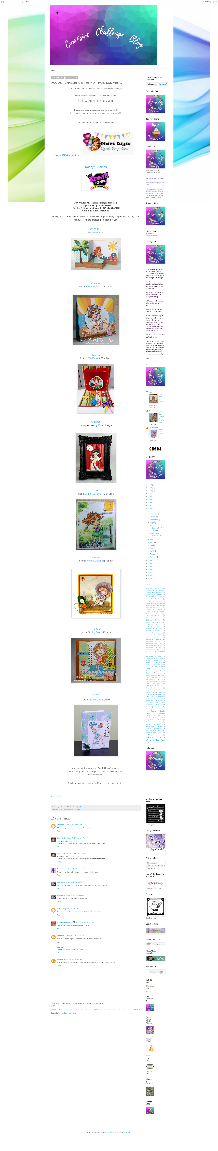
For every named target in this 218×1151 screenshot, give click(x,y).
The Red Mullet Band (64, 922)
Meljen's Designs (153, 685)
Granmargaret (62, 869)
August (152, 523)
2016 (150, 508)
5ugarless (113, 1132)
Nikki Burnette (150, 694)
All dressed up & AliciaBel (154, 594)
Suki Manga (150, 730)
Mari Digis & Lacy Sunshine (154, 679)
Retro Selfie (95, 699)
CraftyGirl (60, 936)
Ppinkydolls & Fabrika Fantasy (155, 702)
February (153, 554)
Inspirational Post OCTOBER (156, 652)
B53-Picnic (93, 358)
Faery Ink (158, 624)
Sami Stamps (158, 707)
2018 (150, 502)
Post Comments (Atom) (68, 1013)
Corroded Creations (153, 618)
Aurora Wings (150, 603)
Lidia (156, 677)
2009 (150, 578)
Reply (59, 831)
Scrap (159, 715)
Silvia (156, 717)
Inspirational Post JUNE (154, 643)
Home (53, 70)
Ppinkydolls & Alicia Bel (154, 700)
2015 (150, 561)
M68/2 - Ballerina (93, 494)
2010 (150, 575)
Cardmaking (158, 609)
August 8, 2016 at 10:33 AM (75, 882)
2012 (150, 569)
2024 (150, 485)
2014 (150, 564)
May (151, 545)
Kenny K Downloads (154, 662)
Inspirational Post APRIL (154, 635)
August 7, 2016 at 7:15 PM (74, 825)
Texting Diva (94, 632)
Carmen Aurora (150, 611)
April (152, 548)
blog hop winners (152, 607)
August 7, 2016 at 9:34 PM (76, 853)
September (154, 520)
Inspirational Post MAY (153, 647)
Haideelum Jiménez (156, 411)
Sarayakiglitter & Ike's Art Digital (155, 709)
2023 (150, 488)
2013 (150, 566)
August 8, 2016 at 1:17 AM (77, 869)
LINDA (96, 490)
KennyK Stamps (96, 167)
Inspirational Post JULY (154, 641)
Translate (154, 236)
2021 (150, 494)
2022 (150, 491)
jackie (160, 656)
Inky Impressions (152, 633)
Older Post (136, 1009)
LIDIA (96, 694)
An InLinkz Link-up (58, 797)
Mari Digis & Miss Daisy (152, 681)
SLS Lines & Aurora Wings (154, 722)
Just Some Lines (158, 658)
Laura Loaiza (61, 838)
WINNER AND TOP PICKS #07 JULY (156, 534)
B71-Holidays (93, 286)
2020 (150, 496)
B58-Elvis (91, 425)
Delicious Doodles (153, 620)
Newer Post (56, 1009)
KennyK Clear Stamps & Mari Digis (69, 809)
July (151, 539)
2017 (150, 505)
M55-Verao (94, 232)
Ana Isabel (149, 601)
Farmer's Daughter (94, 560)
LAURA (96, 355)
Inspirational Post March (154, 645)
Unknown (60, 825)
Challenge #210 (153, 613)
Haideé (96, 629)
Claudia (159, 615)
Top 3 (155, 732)
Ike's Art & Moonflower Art (154, 630)
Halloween (159, 628)
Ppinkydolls (151, 696)
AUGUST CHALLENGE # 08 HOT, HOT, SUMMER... (157, 528)
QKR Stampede (152, 705)
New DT (160, 692)
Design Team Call (152, 622)
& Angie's (149, 588)
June (152, 542)
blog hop (159, 605)
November (154, 514)
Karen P (60, 959)
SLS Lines (160, 720)
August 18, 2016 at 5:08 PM (85, 922)
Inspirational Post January (154, 639)
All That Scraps (157, 599)
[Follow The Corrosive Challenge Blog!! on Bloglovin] (157, 85)
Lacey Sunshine (151, 675)
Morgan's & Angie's (151, 690)
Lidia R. (59, 909)
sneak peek (150, 726)
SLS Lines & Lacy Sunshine (154, 724)
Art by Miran (158, 601)
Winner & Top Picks (155, 740)
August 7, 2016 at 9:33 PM (76, 838)
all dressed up (158, 592)
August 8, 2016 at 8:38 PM (72, 909)
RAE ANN (96, 283)
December (154, 511)
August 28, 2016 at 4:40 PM (73, 959)
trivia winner (158, 735)
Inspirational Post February (154, 637)
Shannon (95, 422)
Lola (150, 392)
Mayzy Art (161, 683)
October (153, 517)
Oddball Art (161, 694)
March (152, 551)
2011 (150, 572)
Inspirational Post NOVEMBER (155, 649)
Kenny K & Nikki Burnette (154, 660)
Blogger (128, 1132)
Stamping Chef (157, 728)
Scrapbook (149, 717)
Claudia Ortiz (153, 428)
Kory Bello (159, 673)
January (153, 557)
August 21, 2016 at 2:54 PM (74, 936)
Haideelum (61, 882)
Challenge (162, 611)
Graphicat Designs (153, 626)
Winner (150, 737)
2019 (150, 499)
